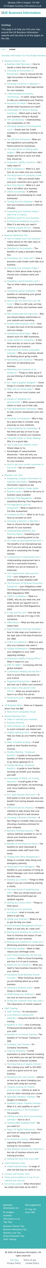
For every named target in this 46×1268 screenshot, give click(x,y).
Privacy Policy (14, 1263)
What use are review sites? (20, 389)
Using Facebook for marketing (22, 428)
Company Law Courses (18, 1044)
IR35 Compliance (15, 168)
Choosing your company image (22, 268)
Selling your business (17, 919)
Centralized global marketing (21, 291)
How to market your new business (23, 238)
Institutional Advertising (18, 333)
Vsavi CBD (30, 1212)
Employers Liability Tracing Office (23, 658)
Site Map (14, 1260)
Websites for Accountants (20, 248)
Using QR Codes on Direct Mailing (23, 438)
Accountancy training (17, 1139)
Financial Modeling (16, 1051)
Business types (14, 491)
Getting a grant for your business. (23, 218)
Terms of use (29, 1260)
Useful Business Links (14, 1163)
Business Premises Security (20, 830)
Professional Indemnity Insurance (23, 221)
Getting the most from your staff (23, 1159)
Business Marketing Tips (16, 235)
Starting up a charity (17, 879)
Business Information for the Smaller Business (24, 55)
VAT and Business (15, 119)
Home (3, 49)
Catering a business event (19, 987)
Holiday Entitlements (17, 648)
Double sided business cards (21, 323)
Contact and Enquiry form (17, 1174)
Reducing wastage (16, 948)
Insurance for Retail (16, 103)
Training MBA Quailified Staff (21, 1122)
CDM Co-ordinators (16, 596)
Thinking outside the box (19, 227)
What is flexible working (18, 742)
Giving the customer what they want (24, 1000)
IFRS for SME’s (14, 665)
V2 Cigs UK (30, 1209)
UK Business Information (22, 13)
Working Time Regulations (19, 498)
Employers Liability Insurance (21, 162)
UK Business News (13, 705)
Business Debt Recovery (19, 64)
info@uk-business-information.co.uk (23, 6)
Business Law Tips (13, 475)
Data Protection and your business (24, 629)
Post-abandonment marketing (21, 408)
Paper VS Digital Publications (21, 1129)
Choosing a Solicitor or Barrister (22, 83)
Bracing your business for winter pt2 (24, 942)
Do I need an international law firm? (24, 540)
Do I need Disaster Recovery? (21, 794)
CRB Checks (13, 622)
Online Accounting (16, 191)
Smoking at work (15, 697)
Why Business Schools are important (24, 1149)
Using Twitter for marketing (20, 340)
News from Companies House (21, 711)
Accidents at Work (16, 514)
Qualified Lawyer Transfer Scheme (23, 1103)
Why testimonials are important (22, 313)
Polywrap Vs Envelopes (18, 418)
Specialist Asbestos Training (20, 1096)
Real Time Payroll (15, 185)
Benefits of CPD (14, 1024)
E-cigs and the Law (16, 612)
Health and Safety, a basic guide (22, 488)
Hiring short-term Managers (20, 866)
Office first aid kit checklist (20, 807)
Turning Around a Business (20, 201)
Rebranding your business (19, 359)
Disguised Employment (18, 681)
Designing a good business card (22, 281)
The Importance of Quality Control (24, 1064)
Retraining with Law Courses (21, 1077)
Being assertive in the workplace (23, 1109)
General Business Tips (15, 716)
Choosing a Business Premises (21, 817)
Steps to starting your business (22, 719)
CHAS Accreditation (16, 642)
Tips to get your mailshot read (21, 444)
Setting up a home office (19, 902)
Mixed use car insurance (18, 964)
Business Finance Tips (15, 61)
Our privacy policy (13, 1183)
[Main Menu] (2, 13)
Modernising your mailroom (20, 994)
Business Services (15, 722)
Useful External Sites (17, 1166)
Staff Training (11, 1008)
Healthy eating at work (18, 732)
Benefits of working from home (22, 843)
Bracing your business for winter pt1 (24, 932)
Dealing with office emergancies (22, 856)
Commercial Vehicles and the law (23, 671)
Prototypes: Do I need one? (20, 258)
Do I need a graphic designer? (21, 382)
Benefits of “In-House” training (21, 1034)
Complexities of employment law (23, 557)
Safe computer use (16, 726)
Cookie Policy (32, 1263)
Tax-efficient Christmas (18, 139)
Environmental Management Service (24, 925)
